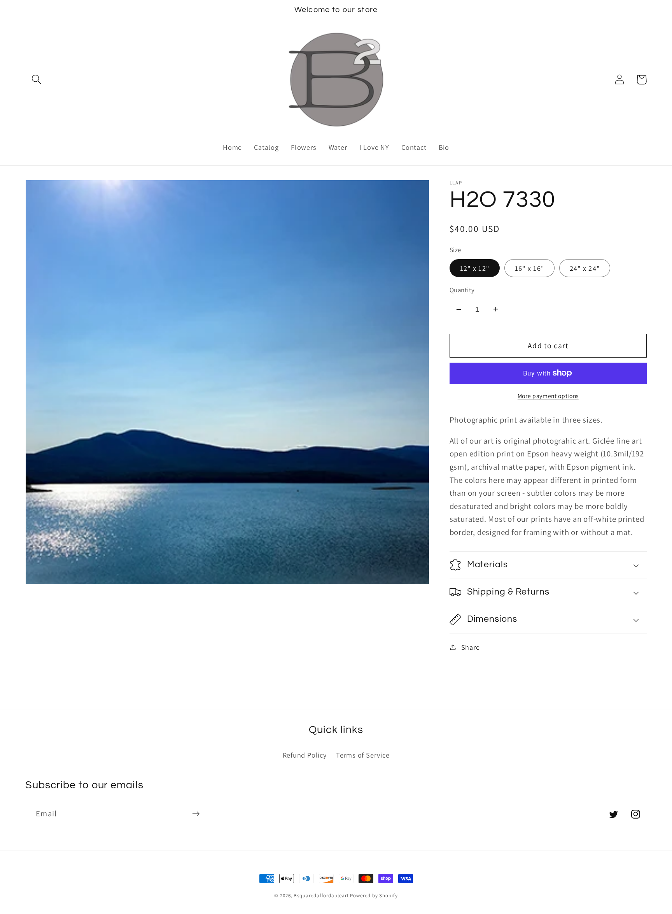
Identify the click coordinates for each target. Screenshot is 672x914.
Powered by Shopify (373, 895)
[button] (36, 79)
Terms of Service (362, 755)
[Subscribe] (196, 814)
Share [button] (470, 646)
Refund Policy (305, 755)
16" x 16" (529, 267)
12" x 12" (475, 267)
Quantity (462, 289)
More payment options (548, 396)
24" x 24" (585, 267)
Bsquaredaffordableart (321, 895)
